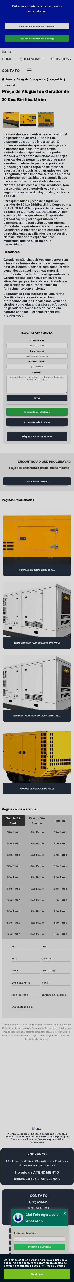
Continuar (37, 1274)
